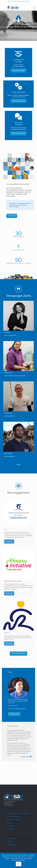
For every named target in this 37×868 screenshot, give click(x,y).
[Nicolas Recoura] (18, 396)
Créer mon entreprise (18, 70)
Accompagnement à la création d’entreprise (18, 813)
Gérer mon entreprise (18, 101)
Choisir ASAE (11, 216)
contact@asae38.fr (24, 1)
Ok (18, 864)
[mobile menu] (34, 7)
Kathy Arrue (7, 332)
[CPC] (18, 513)
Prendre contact (14, 714)
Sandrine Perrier (8, 372)
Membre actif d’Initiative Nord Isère (13, 581)
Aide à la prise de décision (14, 819)
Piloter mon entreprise (18, 133)
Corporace (6, 633)
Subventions (10, 822)
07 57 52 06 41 (13, 1)
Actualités (9, 841)
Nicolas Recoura (8, 413)
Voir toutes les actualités (18, 653)
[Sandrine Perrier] (18, 356)
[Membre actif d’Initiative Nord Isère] (18, 564)
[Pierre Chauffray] (18, 437)
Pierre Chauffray (8, 453)
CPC (5, 529)
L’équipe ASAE (11, 829)
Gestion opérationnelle (13, 816)
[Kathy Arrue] (18, 316)
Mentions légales (11, 845)
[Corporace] (18, 616)
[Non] (35, 860)
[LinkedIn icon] (18, 3)
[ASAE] (12, 8)
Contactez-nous (11, 838)
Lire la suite (9, 541)
